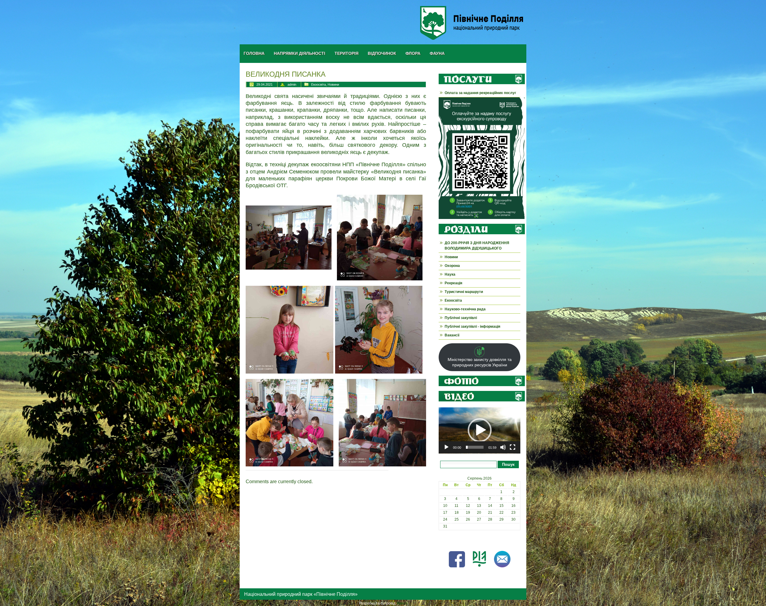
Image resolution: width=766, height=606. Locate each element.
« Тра (443, 540)
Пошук (508, 464)
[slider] (475, 447)
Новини (333, 84)
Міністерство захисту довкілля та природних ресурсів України (480, 362)
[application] (479, 430)
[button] (480, 430)
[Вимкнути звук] (503, 447)
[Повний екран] (513, 447)
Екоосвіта (318, 84)
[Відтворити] (446, 447)
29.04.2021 (264, 84)
